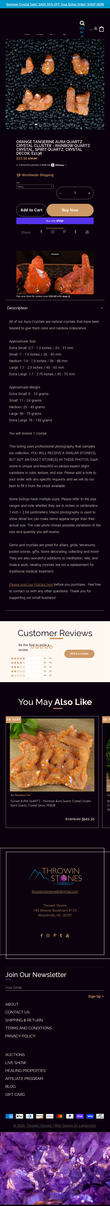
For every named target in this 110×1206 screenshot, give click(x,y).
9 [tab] (69, 125)
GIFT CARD (15, 1094)
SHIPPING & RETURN (24, 1020)
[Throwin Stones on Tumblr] (75, 232)
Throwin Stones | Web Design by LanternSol (61, 1125)
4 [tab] (49, 125)
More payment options (55, 228)
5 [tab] (53, 125)
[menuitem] (27, 34)
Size (18, 183)
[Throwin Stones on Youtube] (87, 232)
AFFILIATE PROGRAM (24, 1078)
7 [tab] (61, 125)
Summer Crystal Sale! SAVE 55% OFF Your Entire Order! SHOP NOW (55, 4)
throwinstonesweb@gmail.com (55, 891)
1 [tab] (36, 125)
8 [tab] (65, 125)
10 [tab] (74, 125)
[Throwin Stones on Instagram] (52, 232)
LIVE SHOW (15, 1062)
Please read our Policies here (31, 584)
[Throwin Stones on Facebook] (41, 232)
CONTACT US (17, 1012)
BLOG (10, 1086)
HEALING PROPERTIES (25, 1070)
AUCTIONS (15, 1054)
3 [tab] (44, 125)
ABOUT (12, 1004)
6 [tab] (57, 125)
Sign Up (94, 996)
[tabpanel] (55, 80)
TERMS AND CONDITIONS (28, 1028)
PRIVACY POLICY (20, 1036)
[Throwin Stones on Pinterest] (64, 232)
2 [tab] (40, 125)
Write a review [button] (79, 654)
